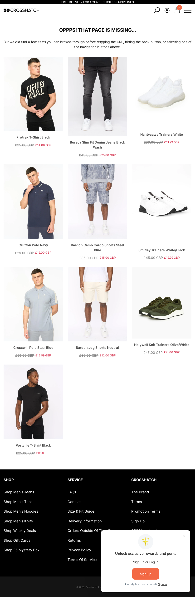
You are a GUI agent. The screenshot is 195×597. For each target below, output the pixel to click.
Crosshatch (91, 587)
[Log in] (167, 10)
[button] (157, 10)
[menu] (187, 10)
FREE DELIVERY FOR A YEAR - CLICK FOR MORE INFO (97, 2)
